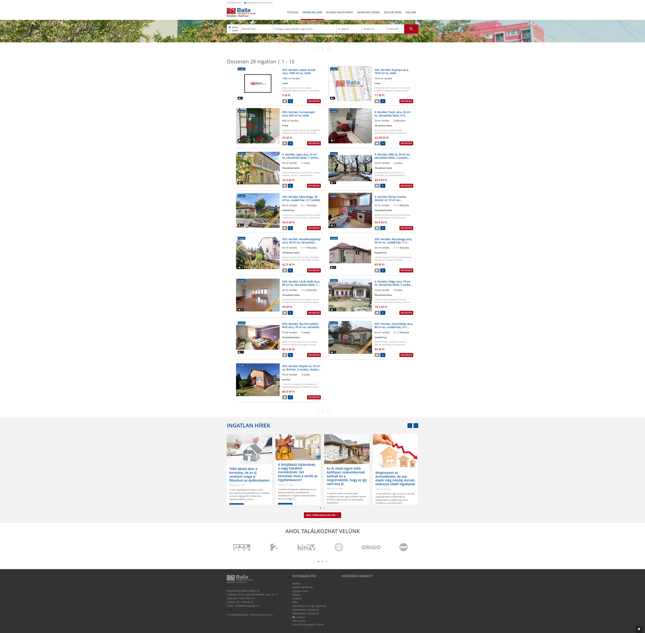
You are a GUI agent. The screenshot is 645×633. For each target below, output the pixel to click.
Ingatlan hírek (248, 425)
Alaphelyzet (332, 36)
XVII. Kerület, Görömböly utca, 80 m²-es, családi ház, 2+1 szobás (394, 327)
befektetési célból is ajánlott (294, 90)
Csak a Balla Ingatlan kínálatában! (392, 89)
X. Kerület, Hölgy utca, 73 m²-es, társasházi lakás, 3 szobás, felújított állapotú (393, 285)
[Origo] (371, 547)
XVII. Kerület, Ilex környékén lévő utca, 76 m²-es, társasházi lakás (301, 327)
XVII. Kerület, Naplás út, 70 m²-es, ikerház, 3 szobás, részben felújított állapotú (301, 369)
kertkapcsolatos (300, 217)
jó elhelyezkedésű (382, 172)
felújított (378, 302)
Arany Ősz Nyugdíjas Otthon (308, 624)
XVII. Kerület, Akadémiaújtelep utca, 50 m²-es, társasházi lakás (301, 242)
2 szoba (285, 215)
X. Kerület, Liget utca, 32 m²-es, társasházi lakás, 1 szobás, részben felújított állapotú (301, 158)
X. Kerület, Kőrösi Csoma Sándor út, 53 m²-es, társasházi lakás (390, 200)
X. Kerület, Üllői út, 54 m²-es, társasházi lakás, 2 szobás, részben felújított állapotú (392, 158)
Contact (300, 617)
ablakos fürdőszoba (290, 172)
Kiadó (235, 30)
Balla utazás (299, 620)
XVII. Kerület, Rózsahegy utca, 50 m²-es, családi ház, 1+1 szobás (393, 242)
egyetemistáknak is (398, 133)
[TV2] (274, 547)
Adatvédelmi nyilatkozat (305, 609)
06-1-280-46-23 (244, 602)
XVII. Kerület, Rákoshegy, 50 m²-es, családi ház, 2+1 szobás (301, 198)
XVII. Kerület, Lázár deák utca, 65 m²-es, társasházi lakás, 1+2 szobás (301, 285)
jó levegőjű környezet (392, 260)
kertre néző (388, 302)
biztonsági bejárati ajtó (384, 217)
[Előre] (416, 425)
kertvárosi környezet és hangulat (304, 302)
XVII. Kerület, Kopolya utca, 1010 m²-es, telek (392, 71)
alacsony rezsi (380, 130)
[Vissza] (409, 425)
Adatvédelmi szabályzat (305, 613)
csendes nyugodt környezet (386, 257)
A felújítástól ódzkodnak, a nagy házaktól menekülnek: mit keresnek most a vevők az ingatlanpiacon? (249, 472)
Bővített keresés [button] (313, 36)
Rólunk (411, 12)
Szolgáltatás (393, 12)
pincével (397, 302)
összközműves (314, 217)
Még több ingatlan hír (321, 515)
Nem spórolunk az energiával (389, 486)
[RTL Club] (242, 547)
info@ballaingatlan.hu (258, 2)
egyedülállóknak (382, 133)
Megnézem (314, 101)
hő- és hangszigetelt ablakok (302, 215)
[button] (639, 629)
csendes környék (298, 133)
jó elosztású (396, 172)
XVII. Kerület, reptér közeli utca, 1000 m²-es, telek (298, 71)
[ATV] (403, 547)
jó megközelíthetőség (394, 175)
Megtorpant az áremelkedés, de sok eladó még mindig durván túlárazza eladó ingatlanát (346, 478)
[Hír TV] (306, 547)
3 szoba (378, 299)
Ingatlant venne (368, 12)
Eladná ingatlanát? (339, 12)
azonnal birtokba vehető (400, 215)
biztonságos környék (310, 260)
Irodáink (297, 598)
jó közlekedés (306, 172)
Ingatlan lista (312, 12)
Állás (295, 602)
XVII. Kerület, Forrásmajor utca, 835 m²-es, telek (298, 113)
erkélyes (308, 299)
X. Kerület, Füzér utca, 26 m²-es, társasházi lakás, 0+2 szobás (393, 115)
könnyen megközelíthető (302, 175)
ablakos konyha (381, 215)
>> (328, 48)
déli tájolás (311, 133)
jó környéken (295, 384)
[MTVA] (339, 547)
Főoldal (293, 12)
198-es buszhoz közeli (291, 88)
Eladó (235, 27)
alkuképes (306, 88)
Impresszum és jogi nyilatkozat (309, 605)
